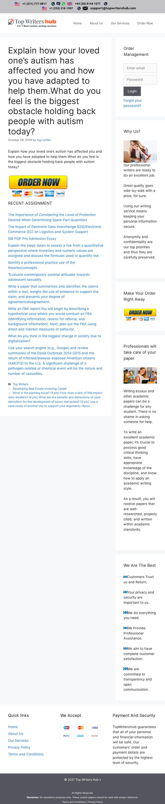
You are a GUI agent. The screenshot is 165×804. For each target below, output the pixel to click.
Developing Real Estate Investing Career (40, 388)
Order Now (145, 23)
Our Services (120, 23)
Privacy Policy (19, 747)
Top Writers (20, 384)
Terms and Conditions (26, 754)
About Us (96, 23)
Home (77, 23)
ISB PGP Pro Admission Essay (32, 239)
